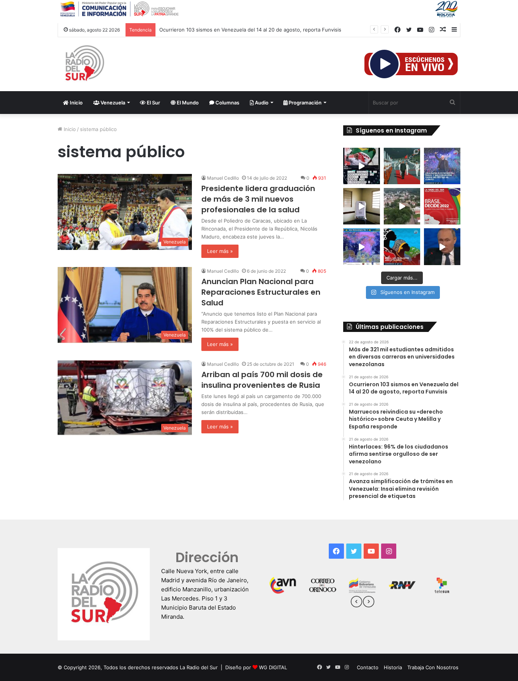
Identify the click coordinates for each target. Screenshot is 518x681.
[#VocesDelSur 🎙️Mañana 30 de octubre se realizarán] (402, 246)
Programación (304, 103)
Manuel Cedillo (223, 178)
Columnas (226, 103)
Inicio (76, 103)
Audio (261, 103)
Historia (393, 667)
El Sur (153, 103)
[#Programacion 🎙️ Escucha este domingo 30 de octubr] (442, 206)
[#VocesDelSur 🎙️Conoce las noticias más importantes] (361, 166)
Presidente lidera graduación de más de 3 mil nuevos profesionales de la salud (258, 199)
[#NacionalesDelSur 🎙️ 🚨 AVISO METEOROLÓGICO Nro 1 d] (361, 246)
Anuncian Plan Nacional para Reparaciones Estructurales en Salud (260, 292)
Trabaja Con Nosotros (432, 667)
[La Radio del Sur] (84, 64)
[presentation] (356, 603)
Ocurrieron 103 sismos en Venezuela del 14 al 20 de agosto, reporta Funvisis (250, 30)
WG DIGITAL (273, 667)
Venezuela (112, 103)
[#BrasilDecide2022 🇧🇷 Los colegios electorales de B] (361, 206)
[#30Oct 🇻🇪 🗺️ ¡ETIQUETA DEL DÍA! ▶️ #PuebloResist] (402, 206)
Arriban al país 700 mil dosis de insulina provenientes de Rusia (262, 379)
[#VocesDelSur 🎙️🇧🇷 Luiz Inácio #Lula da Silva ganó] (442, 166)
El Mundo (187, 103)
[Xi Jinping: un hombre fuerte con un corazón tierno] (402, 166)
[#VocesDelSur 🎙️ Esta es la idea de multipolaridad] (442, 246)
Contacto (367, 667)
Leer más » (220, 251)
